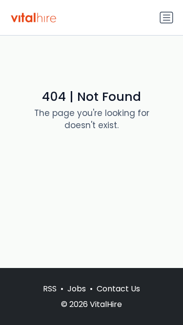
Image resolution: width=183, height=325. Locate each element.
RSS (50, 288)
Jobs (76, 288)
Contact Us (118, 288)
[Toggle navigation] (166, 17)
